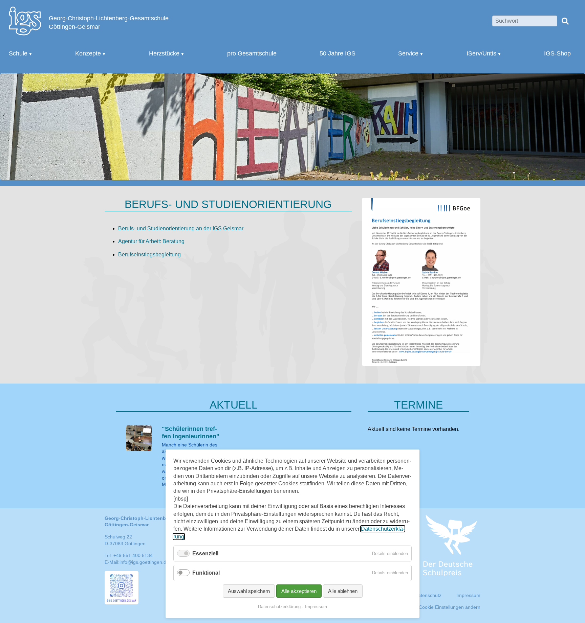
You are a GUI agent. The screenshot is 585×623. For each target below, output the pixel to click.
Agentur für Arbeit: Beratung (151, 241)
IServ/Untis (481, 53)
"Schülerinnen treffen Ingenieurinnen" (190, 432)
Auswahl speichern (249, 591)
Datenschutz (428, 595)
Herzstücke (164, 53)
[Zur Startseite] (25, 20)
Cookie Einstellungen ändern (449, 607)
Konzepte (88, 53)
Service (408, 53)
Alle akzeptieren (299, 591)
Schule (18, 53)
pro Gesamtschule (252, 53)
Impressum (316, 606)
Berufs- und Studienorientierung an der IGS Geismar (180, 228)
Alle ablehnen (343, 591)
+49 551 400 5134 (133, 555)
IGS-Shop (557, 53)
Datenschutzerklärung (279, 606)
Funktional (206, 573)
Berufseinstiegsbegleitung (149, 254)
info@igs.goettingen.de (144, 562)
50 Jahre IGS (337, 53)
